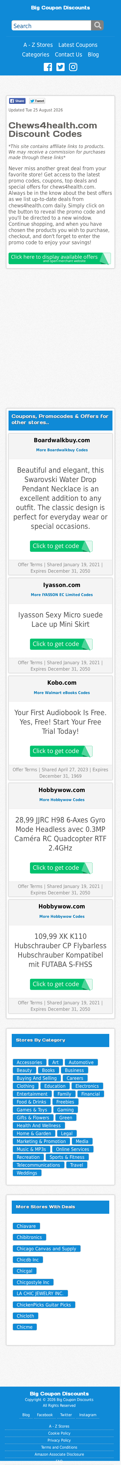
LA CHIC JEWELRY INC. (40, 1293)
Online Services (72, 1149)
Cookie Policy (59, 1433)
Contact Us (68, 54)
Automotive (81, 1062)
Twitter (66, 1415)
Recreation (28, 1157)
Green (65, 1117)
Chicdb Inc (28, 1260)
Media (82, 1141)
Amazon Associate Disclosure (59, 1454)
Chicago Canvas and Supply (46, 1248)
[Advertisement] (60, 338)
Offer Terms (30, 564)
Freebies (65, 1102)
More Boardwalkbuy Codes (62, 450)
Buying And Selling (37, 1078)
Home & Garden (34, 1133)
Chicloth (25, 1316)
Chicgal (24, 1271)
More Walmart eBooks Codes (62, 693)
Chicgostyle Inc (33, 1282)
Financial (90, 1094)
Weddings (27, 1173)
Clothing (25, 1086)
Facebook (45, 1415)
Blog (93, 54)
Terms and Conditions (59, 1447)
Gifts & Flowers (33, 1117)
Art (55, 1062)
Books (48, 1070)
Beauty (24, 1070)
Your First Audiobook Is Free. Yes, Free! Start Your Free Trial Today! (60, 722)
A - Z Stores (38, 45)
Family (64, 1094)
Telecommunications (38, 1165)
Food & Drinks (31, 1102)
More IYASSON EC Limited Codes (62, 595)
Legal (67, 1133)
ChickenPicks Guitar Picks (44, 1305)
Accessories (29, 1062)
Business (74, 1070)
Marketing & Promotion (41, 1141)
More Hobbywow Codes (62, 800)
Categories (35, 54)
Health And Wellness (39, 1125)
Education (54, 1086)
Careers (75, 1078)
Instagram (87, 1415)
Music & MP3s (31, 1149)
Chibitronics (29, 1237)
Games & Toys (32, 1110)
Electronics (87, 1086)
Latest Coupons (78, 45)
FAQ (59, 1461)
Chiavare (26, 1226)
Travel (76, 1165)
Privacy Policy (59, 1440)
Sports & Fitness (67, 1157)
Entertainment (32, 1094)
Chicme (25, 1327)
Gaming (65, 1110)
